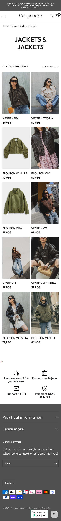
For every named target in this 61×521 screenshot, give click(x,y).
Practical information (22, 417)
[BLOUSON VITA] (16, 203)
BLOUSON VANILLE (14, 173)
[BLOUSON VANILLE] (16, 148)
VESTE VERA (10, 118)
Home (5, 25)
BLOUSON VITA (12, 228)
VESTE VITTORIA (42, 118)
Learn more (13, 429)
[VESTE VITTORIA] (45, 93)
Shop (14, 25)
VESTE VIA (9, 283)
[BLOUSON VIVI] (45, 148)
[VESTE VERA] (16, 93)
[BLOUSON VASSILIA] (16, 313)
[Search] (52, 16)
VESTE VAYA (39, 228)
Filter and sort (17, 66)
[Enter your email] (55, 463)
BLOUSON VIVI (41, 173)
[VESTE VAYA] (45, 203)
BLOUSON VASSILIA (15, 338)
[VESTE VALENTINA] (45, 258)
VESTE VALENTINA (43, 283)
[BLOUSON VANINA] (45, 313)
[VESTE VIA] (16, 258)
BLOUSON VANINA (43, 338)
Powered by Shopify (39, 508)
